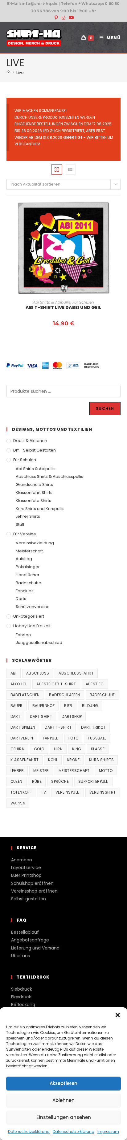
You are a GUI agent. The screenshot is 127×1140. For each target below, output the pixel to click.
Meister (41, 770)
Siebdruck (21, 989)
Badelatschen (25, 694)
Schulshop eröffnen (32, 883)
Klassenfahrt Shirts (34, 492)
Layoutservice (26, 867)
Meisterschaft (29, 551)
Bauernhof (43, 705)
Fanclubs (25, 591)
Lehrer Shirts (28, 516)
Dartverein (21, 738)
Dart (15, 716)
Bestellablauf (25, 932)
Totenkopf (21, 792)
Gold (39, 749)
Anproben (21, 860)
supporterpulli (93, 781)
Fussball (97, 738)
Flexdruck (21, 997)
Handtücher (27, 575)
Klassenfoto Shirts (33, 501)
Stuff (20, 524)
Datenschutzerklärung (29, 1131)
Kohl (53, 759)
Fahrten (23, 635)
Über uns (20, 956)
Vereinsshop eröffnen (34, 891)
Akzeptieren (63, 1083)
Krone (73, 759)
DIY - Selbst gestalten (34, 450)
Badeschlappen (64, 694)
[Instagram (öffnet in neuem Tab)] (63, 17)
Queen (16, 781)
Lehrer (17, 770)
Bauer (16, 705)
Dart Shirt (41, 716)
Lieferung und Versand (35, 948)
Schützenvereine (33, 607)
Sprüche (60, 781)
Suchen (105, 408)
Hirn (58, 749)
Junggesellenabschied (39, 642)
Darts (21, 599)
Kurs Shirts (101, 759)
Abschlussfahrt (76, 673)
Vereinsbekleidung (35, 543)
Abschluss (37, 673)
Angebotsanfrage (30, 940)
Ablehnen (63, 1100)
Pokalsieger (28, 567)
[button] (118, 1015)
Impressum (108, 1131)
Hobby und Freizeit (32, 626)
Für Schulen (83, 302)
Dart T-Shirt (58, 727)
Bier (68, 705)
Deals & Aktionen (30, 441)
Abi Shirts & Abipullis (52, 302)
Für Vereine (24, 534)
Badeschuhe (28, 583)
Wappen (17, 803)
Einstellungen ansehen (63, 1117)
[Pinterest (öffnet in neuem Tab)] (56, 17)
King (76, 749)
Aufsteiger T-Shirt (56, 684)
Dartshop (72, 716)
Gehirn (17, 749)
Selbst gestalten (28, 899)
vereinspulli (67, 792)
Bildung (90, 705)
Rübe (37, 781)
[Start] (8, 72)
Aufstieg (24, 559)
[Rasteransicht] (56, 169)
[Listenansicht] (70, 169)
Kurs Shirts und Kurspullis (40, 509)
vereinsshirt (102, 792)
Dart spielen (22, 727)
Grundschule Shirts (34, 484)
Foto (73, 738)
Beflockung (23, 1004)
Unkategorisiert (28, 616)
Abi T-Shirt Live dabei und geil (63, 307)
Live (20, 72)
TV (43, 792)
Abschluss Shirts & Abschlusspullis (49, 476)
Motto (106, 770)
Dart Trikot (93, 727)
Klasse (97, 749)
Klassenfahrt (24, 759)
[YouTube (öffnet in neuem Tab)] (70, 17)
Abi (13, 673)
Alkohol (18, 684)
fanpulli (51, 738)
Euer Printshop (26, 875)
